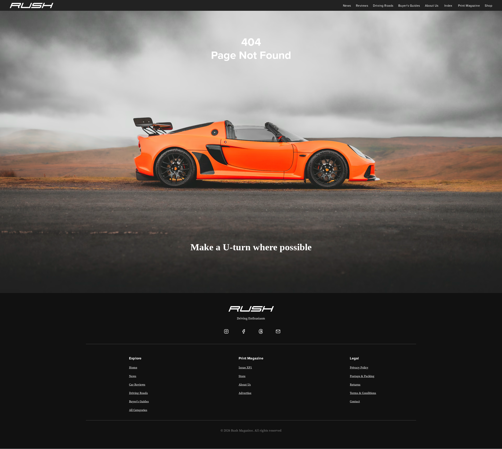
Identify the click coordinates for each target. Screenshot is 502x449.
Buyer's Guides (409, 5)
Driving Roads (383, 5)
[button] (431, 5)
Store (242, 376)
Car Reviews (137, 384)
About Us (245, 384)
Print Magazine (469, 5)
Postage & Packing (362, 376)
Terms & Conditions (363, 393)
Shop (488, 5)
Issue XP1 (245, 367)
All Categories (138, 410)
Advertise (245, 393)
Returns (355, 384)
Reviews (362, 5)
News (347, 5)
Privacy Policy (359, 367)
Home (133, 367)
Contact (355, 401)
